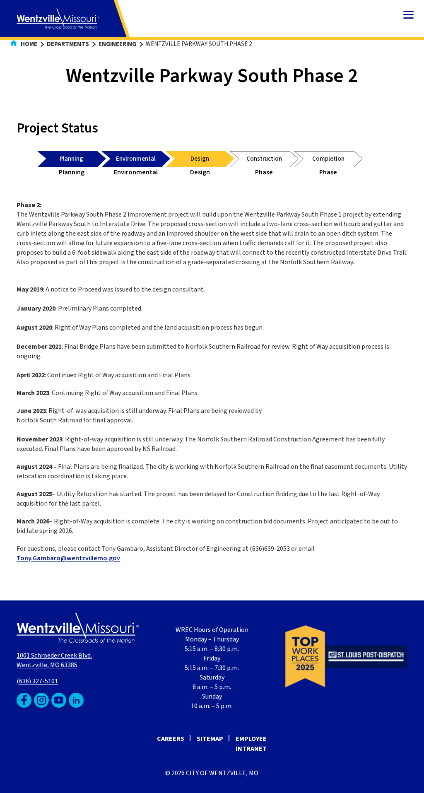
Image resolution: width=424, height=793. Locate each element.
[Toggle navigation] (408, 15)
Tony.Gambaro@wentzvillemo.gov (68, 558)
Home (28, 44)
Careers (170, 738)
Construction (264, 158)
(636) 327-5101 (37, 681)
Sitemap (210, 738)
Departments (68, 44)
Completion (328, 158)
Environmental (136, 158)
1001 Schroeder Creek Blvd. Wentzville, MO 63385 (54, 660)
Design (199, 158)
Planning (71, 158)
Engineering (117, 44)
